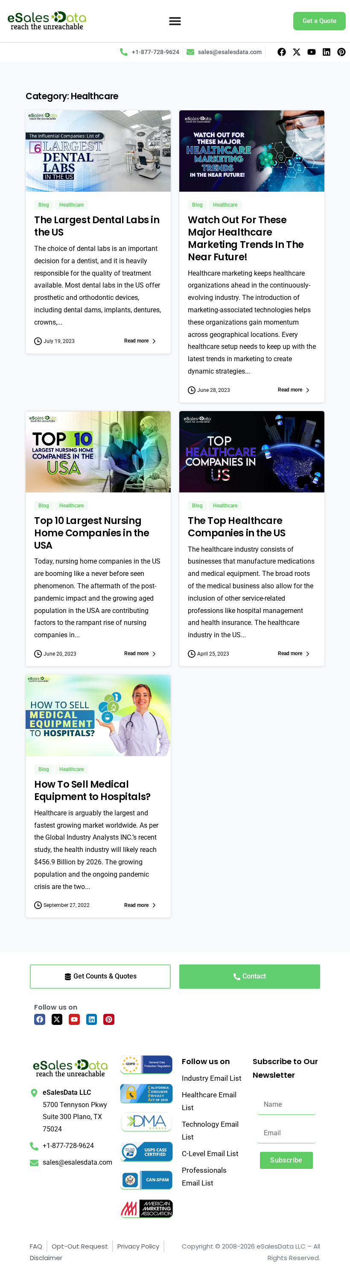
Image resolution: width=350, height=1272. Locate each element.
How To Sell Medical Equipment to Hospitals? (92, 790)
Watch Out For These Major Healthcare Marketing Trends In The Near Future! (246, 238)
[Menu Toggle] (175, 20)
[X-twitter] (296, 52)
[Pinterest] (341, 52)
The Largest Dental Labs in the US (96, 226)
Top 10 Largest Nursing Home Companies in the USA (91, 533)
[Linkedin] (326, 52)
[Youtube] (311, 52)
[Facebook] (281, 52)
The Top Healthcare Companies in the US (236, 527)
